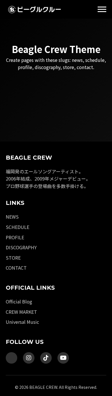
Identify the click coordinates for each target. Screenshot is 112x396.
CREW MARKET (21, 311)
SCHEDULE (17, 227)
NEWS (12, 216)
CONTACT (16, 267)
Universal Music (22, 321)
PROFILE (15, 237)
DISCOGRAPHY (21, 247)
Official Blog (19, 301)
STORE (13, 257)
